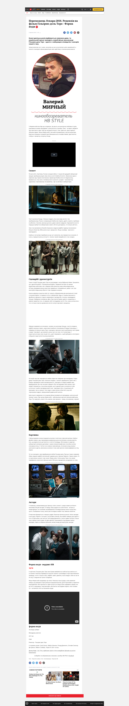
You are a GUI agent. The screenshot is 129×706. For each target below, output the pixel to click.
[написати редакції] (75, 32)
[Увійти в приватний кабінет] (90, 9)
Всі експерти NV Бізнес (81, 703)
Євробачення (55, 12)
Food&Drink (48, 12)
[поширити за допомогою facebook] (64, 32)
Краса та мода (33, 12)
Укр (85, 9)
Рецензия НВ (55, 658)
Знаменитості (62, 12)
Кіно (42, 658)
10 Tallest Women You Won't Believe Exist (53, 682)
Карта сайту (34, 703)
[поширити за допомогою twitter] (68, 32)
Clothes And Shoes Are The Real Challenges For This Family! (36, 676)
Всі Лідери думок (57, 703)
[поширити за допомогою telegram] (71, 32)
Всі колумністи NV (45, 703)
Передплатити (98, 9)
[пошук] (82, 9)
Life (27, 12)
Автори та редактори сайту (96, 703)
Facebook (71, 656)
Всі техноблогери (68, 703)
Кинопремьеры (47, 658)
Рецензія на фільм (36, 658)
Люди (43, 12)
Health (39, 12)
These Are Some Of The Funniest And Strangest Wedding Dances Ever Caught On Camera (71, 684)
